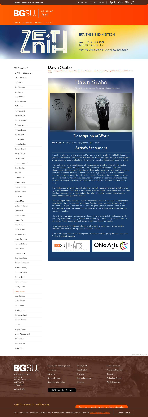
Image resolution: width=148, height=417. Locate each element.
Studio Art (19, 92)
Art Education (20, 87)
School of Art (80, 71)
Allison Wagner (20, 320)
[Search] (132, 2)
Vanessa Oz (19, 211)
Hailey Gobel (19, 158)
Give (127, 2)
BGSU (50, 71)
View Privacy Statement (100, 412)
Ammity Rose (20, 253)
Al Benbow (19, 106)
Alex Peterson (20, 225)
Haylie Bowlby (20, 116)
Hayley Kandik (20, 187)
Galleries (89, 71)
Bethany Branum (21, 125)
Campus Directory (54, 378)
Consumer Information (56, 382)
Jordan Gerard (20, 149)
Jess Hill (18, 173)
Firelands (80, 374)
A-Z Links (51, 374)
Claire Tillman (20, 301)
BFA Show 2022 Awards (24, 73)
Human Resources (84, 378)
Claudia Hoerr (20, 177)
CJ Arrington (19, 97)
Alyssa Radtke (20, 234)
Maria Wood (19, 348)
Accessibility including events (59, 366)
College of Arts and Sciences (64, 71)
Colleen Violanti (21, 315)
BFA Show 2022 (122, 71)
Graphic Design (20, 78)
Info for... (81, 2)
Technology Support (114, 378)
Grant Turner (19, 306)
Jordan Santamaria (22, 263)
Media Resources (113, 366)
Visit (120, 2)
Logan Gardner (20, 144)
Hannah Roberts (21, 244)
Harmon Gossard (21, 163)
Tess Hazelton (20, 168)
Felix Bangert (20, 111)
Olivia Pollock (20, 230)
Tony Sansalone (21, 258)
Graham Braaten (21, 120)
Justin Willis (19, 339)
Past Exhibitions (99, 71)
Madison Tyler (20, 310)
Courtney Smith (21, 272)
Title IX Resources (113, 382)
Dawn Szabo (19, 291)
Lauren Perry (19, 220)
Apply (113, 2)
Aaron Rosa (19, 249)
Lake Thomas (20, 296)
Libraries (80, 382)
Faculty (48, 23)
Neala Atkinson (20, 101)
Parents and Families (115, 370)
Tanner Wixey (20, 343)
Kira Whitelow (20, 329)
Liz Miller (18, 196)
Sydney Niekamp (21, 206)
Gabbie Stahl (19, 277)
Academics (27, 23)
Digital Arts (19, 82)
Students (38, 23)
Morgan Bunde (20, 130)
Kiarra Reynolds (21, 239)
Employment (82, 366)
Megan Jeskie (20, 182)
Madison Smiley (21, 268)
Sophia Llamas (20, 192)
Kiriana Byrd (19, 135)
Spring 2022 (110, 71)
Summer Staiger (21, 282)
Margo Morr (19, 201)
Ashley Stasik (20, 287)
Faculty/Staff (82, 370)
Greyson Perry (20, 215)
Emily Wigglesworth (22, 334)
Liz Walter (18, 325)
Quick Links (98, 2)
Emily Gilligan (20, 154)
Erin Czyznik (19, 139)
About (17, 23)
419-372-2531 (19, 385)
